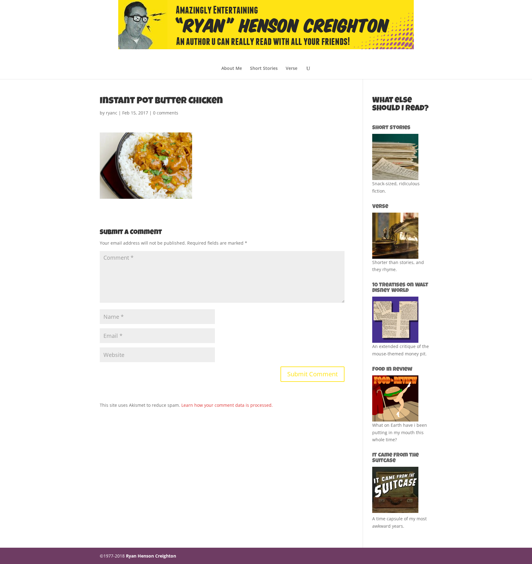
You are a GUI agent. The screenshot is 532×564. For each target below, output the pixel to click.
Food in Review (392, 369)
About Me (231, 68)
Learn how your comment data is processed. (227, 405)
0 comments (165, 113)
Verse (291, 68)
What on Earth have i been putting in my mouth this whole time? (399, 432)
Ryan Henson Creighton (151, 556)
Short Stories (264, 68)
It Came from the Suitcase (395, 458)
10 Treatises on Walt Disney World (400, 288)
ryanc (111, 113)
